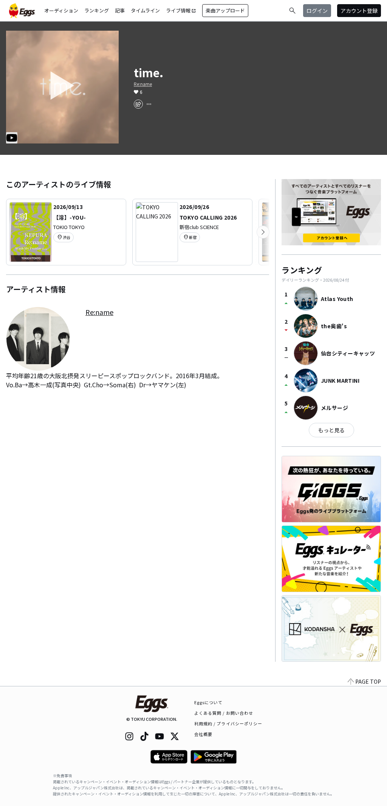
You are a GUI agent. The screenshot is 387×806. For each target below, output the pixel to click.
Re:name (143, 84)
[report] (148, 104)
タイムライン (145, 10)
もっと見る (331, 430)
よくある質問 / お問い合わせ (224, 713)
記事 (120, 10)
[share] (138, 104)
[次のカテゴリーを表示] (263, 232)
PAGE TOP (368, 681)
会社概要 (203, 734)
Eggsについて (208, 702)
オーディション (61, 10)
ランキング (96, 10)
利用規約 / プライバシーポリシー (228, 723)
